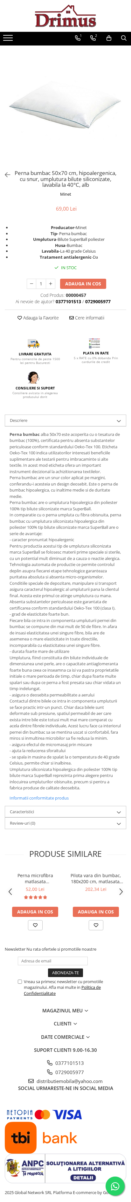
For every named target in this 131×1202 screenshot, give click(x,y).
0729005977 (69, 1072)
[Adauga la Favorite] (35, 925)
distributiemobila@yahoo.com (69, 1081)
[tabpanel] (65, 106)
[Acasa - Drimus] (65, 16)
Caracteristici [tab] (22, 811)
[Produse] (8, 40)
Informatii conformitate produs (39, 798)
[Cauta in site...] (124, 38)
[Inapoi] (5, 175)
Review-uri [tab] (22, 823)
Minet (65, 194)
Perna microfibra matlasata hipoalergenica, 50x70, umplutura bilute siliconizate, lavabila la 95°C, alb (35, 878)
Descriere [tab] (18, 420)
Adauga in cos (83, 284)
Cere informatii (89, 318)
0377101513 (69, 1063)
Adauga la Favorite (40, 318)
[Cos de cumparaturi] (109, 38)
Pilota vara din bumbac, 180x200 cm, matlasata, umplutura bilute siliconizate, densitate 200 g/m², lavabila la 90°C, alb (96, 878)
